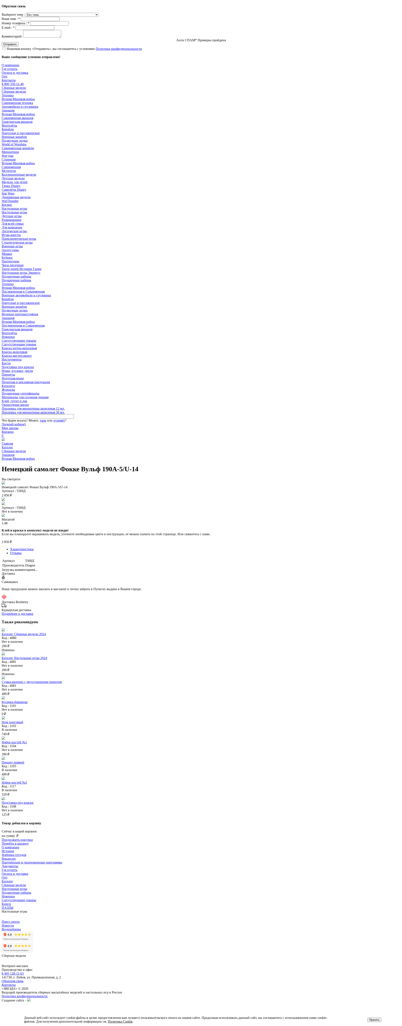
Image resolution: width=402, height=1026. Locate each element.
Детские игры (12, 216)
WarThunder (10, 201)
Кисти (6, 363)
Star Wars (8, 193)
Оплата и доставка (15, 72)
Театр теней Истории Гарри (21, 269)
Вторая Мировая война (18, 99)
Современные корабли (18, 148)
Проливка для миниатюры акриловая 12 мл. (33, 408)
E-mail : (8, 27)
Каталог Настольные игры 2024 (24, 658)
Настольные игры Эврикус (21, 272)
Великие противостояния (20, 314)
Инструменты (12, 359)
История (8, 851)
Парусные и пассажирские (21, 133)
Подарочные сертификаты (20, 393)
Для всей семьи (13, 223)
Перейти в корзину (15, 843)
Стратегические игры (17, 242)
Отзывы (16, 553)
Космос (7, 204)
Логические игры (14, 231)
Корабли (8, 129)
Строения (8, 159)
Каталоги (8, 386)
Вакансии (9, 858)
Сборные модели (14, 88)
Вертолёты (9, 125)
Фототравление (13, 378)
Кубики (7, 257)
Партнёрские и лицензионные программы (32, 862)
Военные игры (12, 246)
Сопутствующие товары (19, 340)
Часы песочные (13, 265)
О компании (10, 65)
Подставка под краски (18, 802)
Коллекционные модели (19, 174)
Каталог (7, 447)
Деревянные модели (16, 197)
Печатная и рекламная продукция (26, 382)
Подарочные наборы (16, 276)
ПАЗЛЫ (7, 907)
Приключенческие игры (19, 238)
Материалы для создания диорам (25, 397)
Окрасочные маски (15, 405)
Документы (10, 866)
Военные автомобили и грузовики (26, 295)
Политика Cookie (120, 1021)
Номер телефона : (15, 23)
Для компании (12, 227)
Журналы (8, 389)
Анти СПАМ (201, 40)
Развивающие (11, 220)
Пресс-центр (11, 921)
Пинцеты (8, 374)
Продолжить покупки (17, 840)
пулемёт (59, 420)
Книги (6, 904)
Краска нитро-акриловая (19, 348)
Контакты (9, 80)
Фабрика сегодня (14, 855)
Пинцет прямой (13, 762)
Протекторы (10, 261)
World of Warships (14, 144)
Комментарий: (12, 36)
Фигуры (7, 155)
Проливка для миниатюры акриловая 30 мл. (33, 412)
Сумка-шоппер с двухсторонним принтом (32, 682)
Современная (11, 167)
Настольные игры (14, 208)
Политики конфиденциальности (119, 49)
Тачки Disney (11, 186)
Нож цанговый (12, 722)
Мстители (9, 171)
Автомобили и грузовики (20, 106)
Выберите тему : (14, 14)
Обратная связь (12, 981)
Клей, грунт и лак (14, 401)
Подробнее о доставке (17, 614)
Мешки (7, 254)
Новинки (8, 337)
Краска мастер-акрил (17, 355)
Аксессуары (10, 250)
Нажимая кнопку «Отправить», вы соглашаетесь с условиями (74, 49)
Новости (8, 925)
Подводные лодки (15, 140)
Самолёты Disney (14, 189)
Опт (5, 76)
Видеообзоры (11, 929)
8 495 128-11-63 (13, 973)
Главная (7, 443)
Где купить (9, 69)
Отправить (10, 44)
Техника (8, 95)
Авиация (8, 110)
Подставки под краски (18, 367)
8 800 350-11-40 (13, 84)
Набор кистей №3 (14, 782)
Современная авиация (17, 118)
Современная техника (17, 103)
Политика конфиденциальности (25, 996)
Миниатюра (10, 152)
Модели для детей (14, 182)
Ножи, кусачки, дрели (17, 371)
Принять (374, 1019)
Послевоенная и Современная (23, 291)
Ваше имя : (11, 19)
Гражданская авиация (17, 121)
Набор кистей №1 (14, 742)
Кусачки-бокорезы (15, 702)
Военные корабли (14, 137)
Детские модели (13, 178)
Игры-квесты (11, 235)
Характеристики (22, 549)
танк (43, 420)
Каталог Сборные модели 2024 (24, 634)
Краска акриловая (14, 352)
